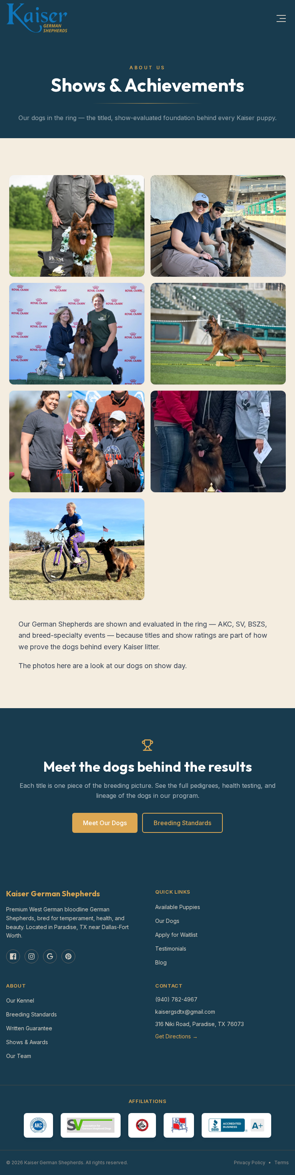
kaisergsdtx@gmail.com (185, 1011)
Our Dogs (167, 921)
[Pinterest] (68, 956)
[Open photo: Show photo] (76, 226)
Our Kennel (20, 1000)
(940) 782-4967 (176, 999)
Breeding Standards (182, 823)
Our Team (18, 1056)
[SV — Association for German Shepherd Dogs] (91, 1125)
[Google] (50, 956)
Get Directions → (176, 1036)
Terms (281, 1162)
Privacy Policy (249, 1162)
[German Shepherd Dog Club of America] (142, 1125)
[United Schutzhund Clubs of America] (179, 1125)
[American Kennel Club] (38, 1125)
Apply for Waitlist (176, 934)
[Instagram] (31, 956)
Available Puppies (177, 907)
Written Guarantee (29, 1028)
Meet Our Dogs (105, 823)
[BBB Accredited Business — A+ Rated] (236, 1125)
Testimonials (170, 948)
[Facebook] (13, 956)
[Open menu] (281, 18)
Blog (161, 962)
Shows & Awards (27, 1042)
